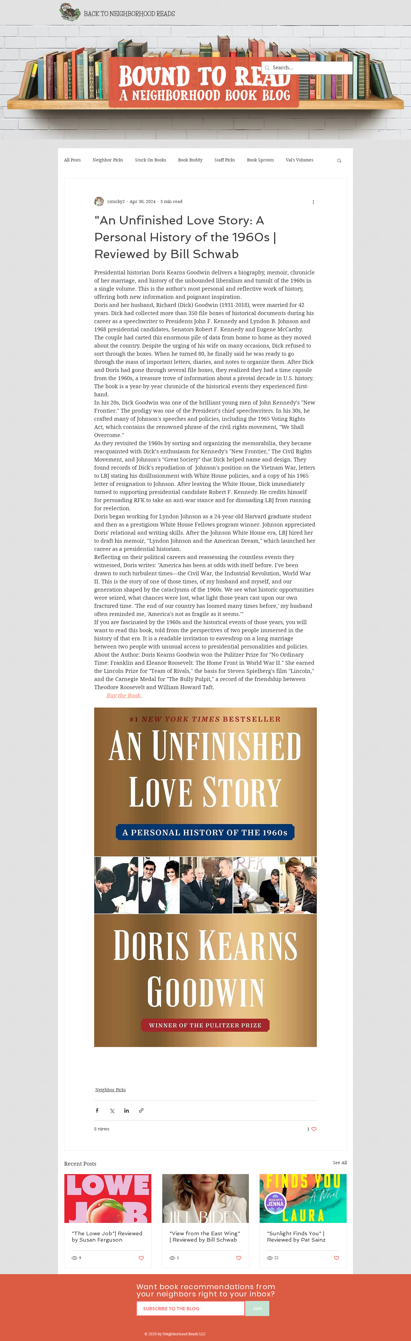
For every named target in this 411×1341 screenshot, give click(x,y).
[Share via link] (141, 1110)
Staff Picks (225, 160)
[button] (339, 160)
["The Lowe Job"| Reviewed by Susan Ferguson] (107, 1198)
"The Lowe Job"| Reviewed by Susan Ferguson (107, 1236)
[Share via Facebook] (97, 1110)
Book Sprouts (260, 160)
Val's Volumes (299, 160)
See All (340, 1162)
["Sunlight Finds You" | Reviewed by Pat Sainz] (303, 1198)
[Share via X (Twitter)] (112, 1110)
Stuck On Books (150, 160)
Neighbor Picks (108, 160)
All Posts (72, 160)
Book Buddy (190, 160)
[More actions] (313, 201)
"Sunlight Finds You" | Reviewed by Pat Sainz (296, 1236)
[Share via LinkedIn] (126, 1110)
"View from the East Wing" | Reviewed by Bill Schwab (204, 1236)
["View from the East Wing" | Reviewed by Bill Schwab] (205, 1198)
